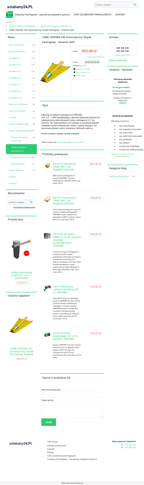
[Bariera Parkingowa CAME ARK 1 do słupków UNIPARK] (47, 165)
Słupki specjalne (18, 164)
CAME (84, 65)
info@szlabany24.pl (122, 55)
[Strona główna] (20, 5)
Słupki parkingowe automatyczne (19, 149)
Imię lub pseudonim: (51, 389)
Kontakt (50, 449)
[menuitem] (42, 14)
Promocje (13, 183)
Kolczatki (12, 117)
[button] (81, 69)
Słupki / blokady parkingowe (20, 131)
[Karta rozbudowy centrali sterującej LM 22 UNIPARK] (47, 288)
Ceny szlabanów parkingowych (61, 455)
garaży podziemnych (77, 142)
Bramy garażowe (62, 142)
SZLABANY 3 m (15, 58)
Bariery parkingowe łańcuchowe (19, 139)
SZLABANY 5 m (15, 71)
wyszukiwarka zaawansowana (24, 207)
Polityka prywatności (56, 445)
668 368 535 (122, 48)
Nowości (12, 176)
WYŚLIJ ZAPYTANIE (16, 45)
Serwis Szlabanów (16, 170)
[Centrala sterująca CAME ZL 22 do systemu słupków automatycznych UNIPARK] (47, 236)
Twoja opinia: (47, 400)
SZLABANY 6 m (15, 78)
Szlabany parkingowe (119, 176)
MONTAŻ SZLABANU (17, 111)
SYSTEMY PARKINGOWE (19, 124)
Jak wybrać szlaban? (17, 51)
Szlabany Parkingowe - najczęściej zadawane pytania (72, 459)
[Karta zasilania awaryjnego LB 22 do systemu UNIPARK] (47, 335)
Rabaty (50, 452)
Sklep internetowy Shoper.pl (72, 483)
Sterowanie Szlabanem (18, 104)
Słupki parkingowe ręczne (22, 157)
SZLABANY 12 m (15, 97)
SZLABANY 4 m (15, 64)
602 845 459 (122, 51)
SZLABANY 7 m (15, 84)
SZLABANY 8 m (15, 91)
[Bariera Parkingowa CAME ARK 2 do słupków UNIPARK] (47, 199)
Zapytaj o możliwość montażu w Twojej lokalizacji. (122, 155)
